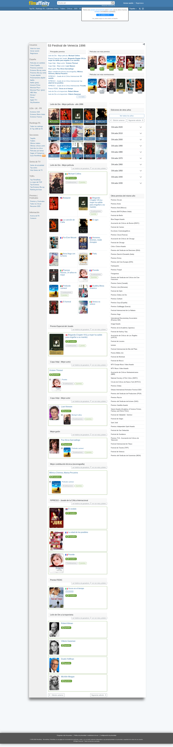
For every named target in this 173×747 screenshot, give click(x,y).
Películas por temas (37, 151)
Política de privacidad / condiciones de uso (86, 735)
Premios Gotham (116, 299)
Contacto (33, 218)
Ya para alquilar (35, 75)
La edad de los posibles (78, 532)
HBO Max (33, 92)
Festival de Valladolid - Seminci (121, 415)
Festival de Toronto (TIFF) (120, 448)
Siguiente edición (97, 695)
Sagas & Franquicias (37, 153)
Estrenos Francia (36, 117)
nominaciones (71, 182)
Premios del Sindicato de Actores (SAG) (124, 401)
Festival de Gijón (116, 291)
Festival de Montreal (118, 357)
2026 (80, 9)
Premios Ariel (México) (118, 208)
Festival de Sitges (117, 419)
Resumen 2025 (35, 206)
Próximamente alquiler (37, 78)
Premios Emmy (116, 258)
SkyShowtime (35, 102)
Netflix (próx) (34, 83)
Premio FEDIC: (53, 88)
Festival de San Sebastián (120, 430)
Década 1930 (117, 183)
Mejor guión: (52, 69)
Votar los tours (35, 48)
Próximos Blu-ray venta (38, 73)
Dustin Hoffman (67, 659)
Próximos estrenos (36, 68)
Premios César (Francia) (119, 235)
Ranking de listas (36, 189)
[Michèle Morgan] (54, 683)
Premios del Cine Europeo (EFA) (122, 262)
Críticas (69, 9)
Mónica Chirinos (56, 473)
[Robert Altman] (54, 629)
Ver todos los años (127, 116)
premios (82, 182)
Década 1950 (117, 171)
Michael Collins (74, 56)
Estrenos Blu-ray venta (38, 70)
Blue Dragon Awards (118, 219)
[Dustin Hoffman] (54, 665)
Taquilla (32, 138)
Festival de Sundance (118, 434)
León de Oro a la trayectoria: (58, 91)
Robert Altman (73, 91)
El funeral (67, 302)
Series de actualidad (37, 165)
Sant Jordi (114, 422)
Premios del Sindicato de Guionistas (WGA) (126, 455)
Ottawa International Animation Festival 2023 (126, 390)
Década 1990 (117, 146)
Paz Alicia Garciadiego (65, 69)
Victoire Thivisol (72, 63)
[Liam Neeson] (54, 413)
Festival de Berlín (117, 215)
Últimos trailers (35, 143)
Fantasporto (115, 266)
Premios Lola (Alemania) (119, 287)
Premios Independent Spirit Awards (123, 426)
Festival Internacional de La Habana (123, 310)
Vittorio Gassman (74, 94)
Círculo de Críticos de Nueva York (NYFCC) (126, 382)
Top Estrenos (34, 185)
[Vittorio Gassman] (54, 647)
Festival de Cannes (117, 227)
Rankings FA (40, 9)
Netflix (32, 80)
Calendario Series (52, 9)
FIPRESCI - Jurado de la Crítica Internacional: (64, 76)
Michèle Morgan (67, 677)
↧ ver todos (81, 97)
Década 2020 (117, 127)
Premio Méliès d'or (117, 353)
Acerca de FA (34, 216)
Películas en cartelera (37, 63)
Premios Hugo (116, 314)
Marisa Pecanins (61, 73)
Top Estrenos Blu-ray (37, 187)
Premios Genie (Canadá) (119, 283)
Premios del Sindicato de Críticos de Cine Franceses (125, 278)
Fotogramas (115, 273)
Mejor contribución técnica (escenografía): (62, 72)
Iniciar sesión (34, 51)
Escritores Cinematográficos (120, 231)
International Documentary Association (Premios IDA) (124, 319)
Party (94, 254)
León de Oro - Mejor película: (58, 56)
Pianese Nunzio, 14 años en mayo (68, 272)
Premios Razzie (116, 397)
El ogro (95, 220)
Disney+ (33, 95)
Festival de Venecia (117, 452)
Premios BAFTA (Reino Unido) (121, 211)
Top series (33, 168)
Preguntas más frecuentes (64, 735)
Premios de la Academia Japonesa (123, 328)
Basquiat (66, 198)
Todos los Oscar (35, 204)
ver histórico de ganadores (80, 168)
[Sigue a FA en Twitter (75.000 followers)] (140, 8)
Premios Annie (116, 204)
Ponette (83, 86)
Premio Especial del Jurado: (57, 58)
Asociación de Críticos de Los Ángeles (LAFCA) (124, 336)
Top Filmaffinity (35, 180)
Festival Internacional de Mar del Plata (124, 349)
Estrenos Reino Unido (37, 114)
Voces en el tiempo (66, 88)
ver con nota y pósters (99, 168)
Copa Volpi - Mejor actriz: (56, 63)
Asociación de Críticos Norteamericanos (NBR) (124, 373)
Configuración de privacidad (108, 735)
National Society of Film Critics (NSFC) (124, 378)
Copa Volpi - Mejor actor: (56, 66)
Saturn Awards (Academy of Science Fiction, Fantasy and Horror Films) (126, 410)
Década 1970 (117, 158)
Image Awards (116, 324)
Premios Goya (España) (119, 303)
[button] (144, 44)
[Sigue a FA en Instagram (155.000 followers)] (143, 8)
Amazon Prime (35, 85)
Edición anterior (57, 695)
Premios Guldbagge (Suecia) (120, 306)
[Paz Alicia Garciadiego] (54, 446)
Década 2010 (117, 133)
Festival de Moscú (117, 361)
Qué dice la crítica (36, 148)
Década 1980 (117, 152)
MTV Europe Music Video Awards (122, 364)
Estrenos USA (35, 112)
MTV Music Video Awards (120, 368)
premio (93, 214)
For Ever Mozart (69, 238)
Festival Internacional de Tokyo (121, 444)
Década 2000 (117, 140)
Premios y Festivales (37, 201)
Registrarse (140, 3)
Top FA (31, 9)
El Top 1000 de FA (36, 129)
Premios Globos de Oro (119, 295)
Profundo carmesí (78, 448)
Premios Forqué (116, 270)
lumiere (113, 345)
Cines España (35, 65)
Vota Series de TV (36, 170)
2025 (75, 9)
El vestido (72, 509)
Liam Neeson (70, 66)
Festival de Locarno (117, 341)
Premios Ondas (116, 386)
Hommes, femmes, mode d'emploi (96, 240)
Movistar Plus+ (35, 87)
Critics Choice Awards (118, 246)
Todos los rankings (36, 126)
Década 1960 (117, 164)
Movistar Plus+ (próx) (37, 90)
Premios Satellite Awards (119, 405)
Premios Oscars (116, 200)
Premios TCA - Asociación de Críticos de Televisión (125, 439)
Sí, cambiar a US (104, 15)
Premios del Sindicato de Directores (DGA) (125, 250)
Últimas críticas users (37, 146)
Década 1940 (117, 177)
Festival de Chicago (117, 242)
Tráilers (62, 9)
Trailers (32, 141)
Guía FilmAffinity (37, 156)
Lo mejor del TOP (36, 182)
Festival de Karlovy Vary (119, 332)
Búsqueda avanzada (108, 5)
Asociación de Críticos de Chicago (122, 239)
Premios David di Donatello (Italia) (122, 254)
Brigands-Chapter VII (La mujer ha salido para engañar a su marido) (67, 59)
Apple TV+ (33, 100)
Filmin (32, 97)
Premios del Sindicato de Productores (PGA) (126, 393)
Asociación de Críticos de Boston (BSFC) (125, 223)
